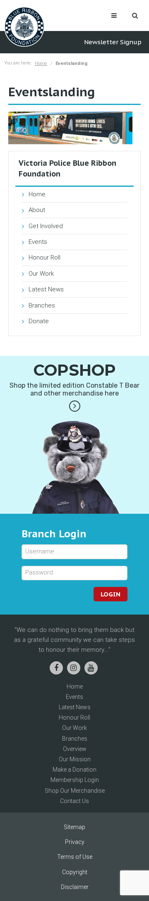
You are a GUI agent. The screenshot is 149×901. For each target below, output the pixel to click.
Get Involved (46, 226)
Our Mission (75, 759)
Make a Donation (74, 769)
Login (110, 594)
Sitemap (74, 827)
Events (38, 242)
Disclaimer (75, 887)
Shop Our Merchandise (75, 790)
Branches (42, 305)
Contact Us (74, 801)
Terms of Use (74, 856)
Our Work (41, 273)
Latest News (46, 289)
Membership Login (74, 780)
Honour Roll (44, 257)
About (37, 210)
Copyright (74, 872)
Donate (39, 321)
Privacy (74, 842)
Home (41, 63)
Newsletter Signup (113, 42)
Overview (75, 749)
